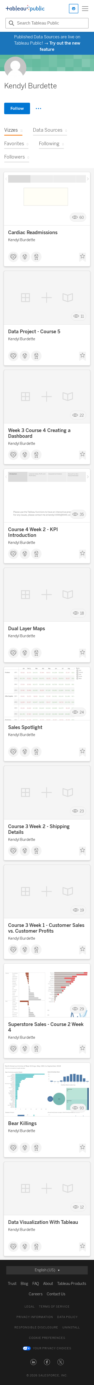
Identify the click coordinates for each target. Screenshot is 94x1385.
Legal (30, 1306)
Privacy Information (34, 1317)
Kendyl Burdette (21, 240)
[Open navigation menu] (85, 8)
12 (82, 1207)
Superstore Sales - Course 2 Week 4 (46, 1027)
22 (82, 415)
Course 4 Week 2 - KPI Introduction (33, 532)
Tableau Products (71, 1283)
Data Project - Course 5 (34, 332)
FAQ (35, 1283)
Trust (12, 1283)
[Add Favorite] (82, 257)
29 (82, 1009)
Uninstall (71, 1327)
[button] (33, 1362)
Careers (36, 1294)
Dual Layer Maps (26, 628)
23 (82, 811)
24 (82, 712)
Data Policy (67, 1317)
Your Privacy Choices (52, 1348)
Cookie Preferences (47, 1338)
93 (82, 1108)
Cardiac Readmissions (32, 232)
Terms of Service (54, 1306)
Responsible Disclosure (36, 1327)
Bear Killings (22, 1123)
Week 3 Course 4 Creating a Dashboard (39, 433)
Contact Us (56, 1294)
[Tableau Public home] (25, 8)
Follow (17, 108)
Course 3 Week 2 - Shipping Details (39, 829)
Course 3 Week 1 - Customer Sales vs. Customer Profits (46, 928)
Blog (24, 1283)
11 (82, 316)
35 (82, 514)
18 (82, 613)
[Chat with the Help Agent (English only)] (73, 8)
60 (81, 217)
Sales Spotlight (25, 727)
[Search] (10, 23)
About (48, 1283)
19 (82, 910)
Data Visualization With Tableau (43, 1222)
